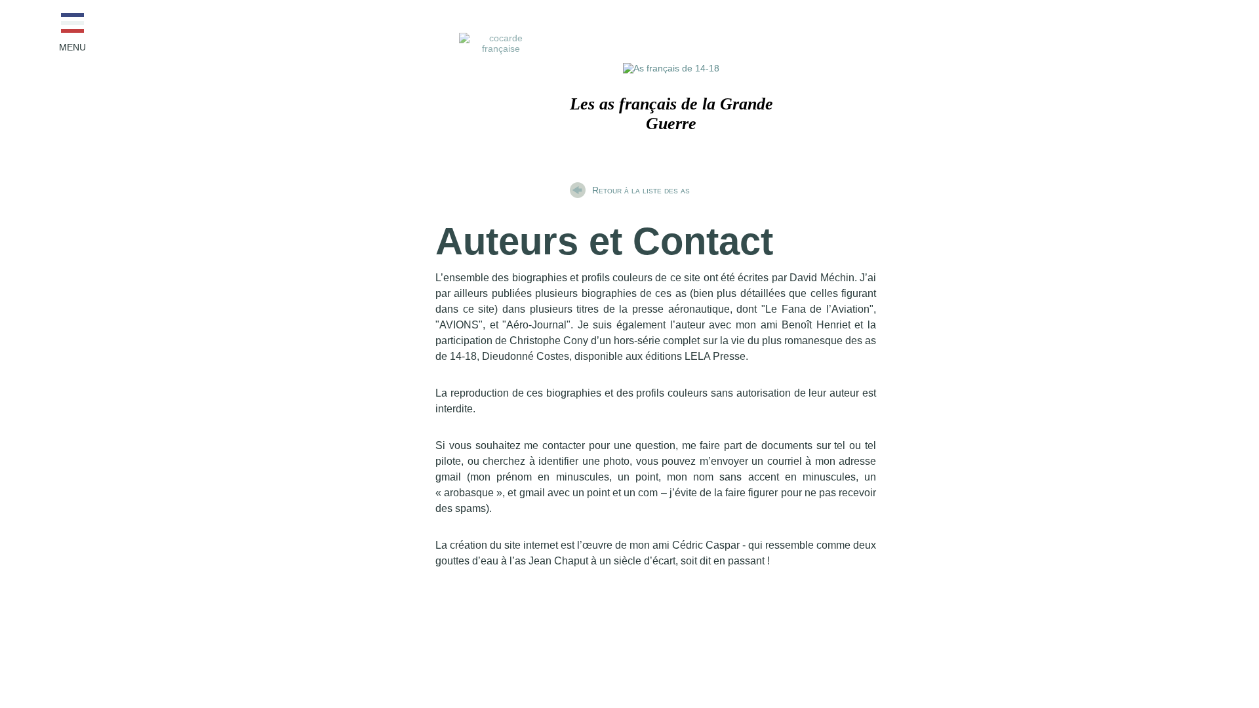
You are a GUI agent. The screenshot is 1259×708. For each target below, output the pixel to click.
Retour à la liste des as (641, 190)
